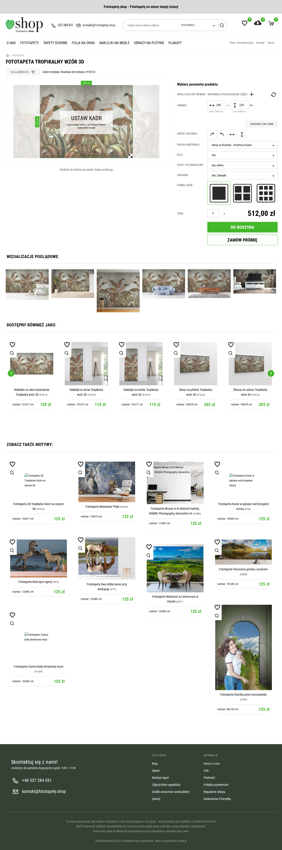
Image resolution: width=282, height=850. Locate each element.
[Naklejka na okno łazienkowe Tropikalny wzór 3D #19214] (31, 363)
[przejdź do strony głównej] (24, 24)
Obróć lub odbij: (187, 133)
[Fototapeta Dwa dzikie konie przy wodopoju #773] (106, 558)
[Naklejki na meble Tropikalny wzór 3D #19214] (141, 363)
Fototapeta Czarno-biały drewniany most (38, 666)
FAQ (206, 770)
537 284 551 (65, 25)
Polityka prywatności (216, 784)
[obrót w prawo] (212, 134)
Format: (182, 105)
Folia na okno (83, 43)
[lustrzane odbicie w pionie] (241, 134)
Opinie (270, 42)
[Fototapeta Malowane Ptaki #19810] (106, 482)
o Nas (11, 43)
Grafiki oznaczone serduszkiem (171, 792)
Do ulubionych (20, 72)
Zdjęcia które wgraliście (166, 784)
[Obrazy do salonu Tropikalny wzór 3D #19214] (250, 363)
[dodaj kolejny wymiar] (216, 94)
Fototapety (29, 43)
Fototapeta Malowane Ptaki (102, 506)
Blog (155, 763)
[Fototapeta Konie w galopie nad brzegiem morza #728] (243, 481)
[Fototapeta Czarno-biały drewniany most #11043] (38, 637)
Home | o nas (212, 763)
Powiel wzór (185, 185)
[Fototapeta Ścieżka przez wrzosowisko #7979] (243, 647)
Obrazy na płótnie (149, 43)
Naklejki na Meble (114, 43)
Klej (180, 154)
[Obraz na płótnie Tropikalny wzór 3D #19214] (195, 363)
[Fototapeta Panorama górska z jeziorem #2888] (243, 552)
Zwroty (156, 799)
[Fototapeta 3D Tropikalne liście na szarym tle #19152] (38, 481)
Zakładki (182, 175)
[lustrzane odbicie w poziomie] (231, 134)
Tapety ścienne (55, 43)
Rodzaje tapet (160, 777)
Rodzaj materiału (188, 144)
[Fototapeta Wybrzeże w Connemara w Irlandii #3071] (175, 568)
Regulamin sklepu (214, 792)
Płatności (209, 777)
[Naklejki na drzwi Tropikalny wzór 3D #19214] (86, 363)
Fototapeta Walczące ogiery (35, 582)
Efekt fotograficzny (190, 165)
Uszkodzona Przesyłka (217, 799)
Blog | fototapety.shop (241, 42)
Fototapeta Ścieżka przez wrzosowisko (243, 694)
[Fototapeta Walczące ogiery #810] (38, 558)
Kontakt (260, 42)
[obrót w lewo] (221, 134)
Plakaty (175, 43)
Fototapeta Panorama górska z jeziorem (243, 569)
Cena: (180, 213)
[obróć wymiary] (273, 94)
